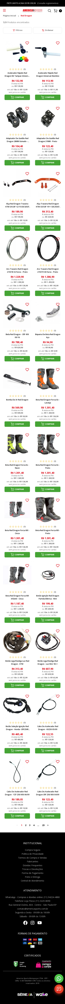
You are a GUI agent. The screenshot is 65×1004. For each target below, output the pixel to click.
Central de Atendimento (32, 880)
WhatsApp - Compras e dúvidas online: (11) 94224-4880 (32, 897)
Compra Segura (32, 849)
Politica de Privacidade (33, 853)
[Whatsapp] (58, 978)
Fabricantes (32, 861)
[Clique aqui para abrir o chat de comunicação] (58, 989)
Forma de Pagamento (32, 873)
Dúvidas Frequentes (32, 865)
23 (43, 825)
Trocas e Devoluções (32, 869)
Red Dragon (26, 16)
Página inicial (9, 16)
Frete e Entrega (32, 876)
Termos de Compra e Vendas (32, 857)
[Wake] (41, 995)
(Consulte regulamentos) (47, 3)
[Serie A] (25, 995)
